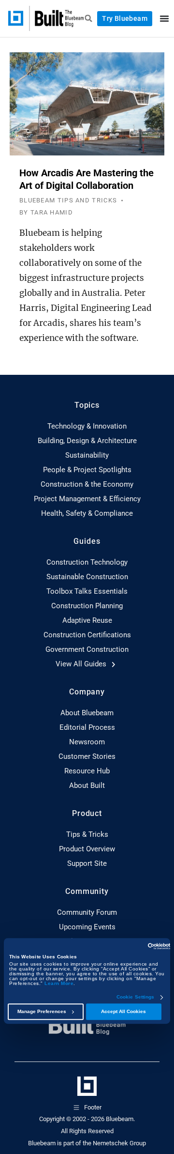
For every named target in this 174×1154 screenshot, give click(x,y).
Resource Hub (87, 771)
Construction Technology (87, 562)
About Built (87, 785)
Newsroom (87, 742)
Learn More (58, 983)
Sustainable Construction (87, 576)
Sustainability (87, 455)
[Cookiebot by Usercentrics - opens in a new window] (128, 946)
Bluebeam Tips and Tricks (68, 200)
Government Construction (87, 649)
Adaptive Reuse (87, 620)
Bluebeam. (120, 1119)
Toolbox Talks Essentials (87, 591)
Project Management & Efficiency (87, 498)
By (46, 212)
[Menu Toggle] (164, 18)
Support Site (87, 863)
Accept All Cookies (123, 1011)
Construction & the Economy (87, 484)
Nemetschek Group (119, 1143)
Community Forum (87, 912)
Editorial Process (87, 727)
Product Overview (87, 849)
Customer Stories (87, 756)
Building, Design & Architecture (87, 440)
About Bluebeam (87, 712)
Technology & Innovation (87, 426)
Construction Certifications (87, 635)
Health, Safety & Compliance (87, 513)
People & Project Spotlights (87, 469)
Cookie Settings (135, 997)
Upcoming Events (87, 927)
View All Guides (82, 664)
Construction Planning (87, 605)
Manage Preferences (41, 1011)
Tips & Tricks (87, 834)
